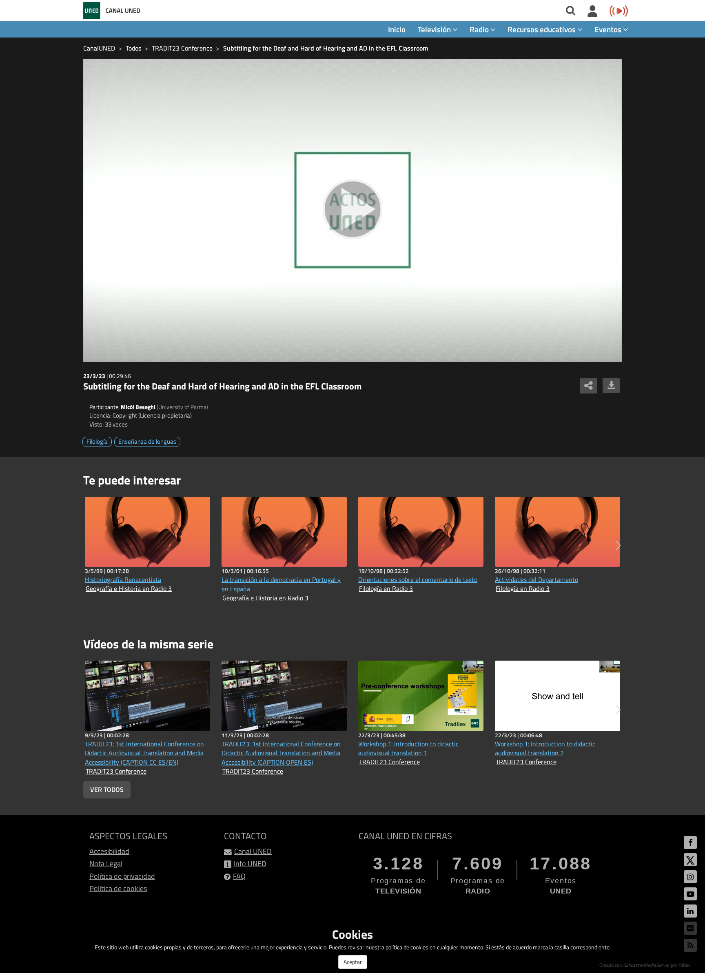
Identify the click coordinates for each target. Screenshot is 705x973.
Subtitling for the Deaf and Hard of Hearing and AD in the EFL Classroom (325, 48)
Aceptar (353, 962)
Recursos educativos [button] (542, 29)
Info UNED (250, 863)
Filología (97, 441)
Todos (133, 48)
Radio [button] (480, 29)
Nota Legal (105, 863)
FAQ (239, 876)
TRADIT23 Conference (182, 48)
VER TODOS (107, 789)
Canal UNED (253, 851)
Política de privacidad (122, 876)
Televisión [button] (435, 29)
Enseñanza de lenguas (147, 441)
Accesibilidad (109, 851)
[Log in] (592, 11)
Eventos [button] (608, 29)
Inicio (397, 29)
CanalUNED (99, 48)
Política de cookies (118, 888)
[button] (618, 546)
